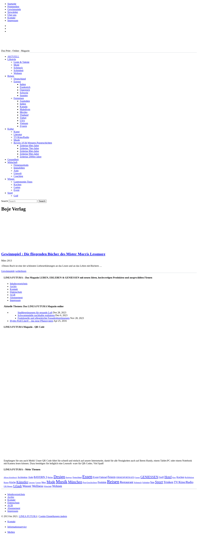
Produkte (102, 482)
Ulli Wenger (8, 486)
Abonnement (16, 297)
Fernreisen (19, 98)
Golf (16, 195)
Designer (69, 477)
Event (16, 190)
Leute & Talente (21, 62)
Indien (23, 104)
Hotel (168, 477)
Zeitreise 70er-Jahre (29, 148)
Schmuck (18, 67)
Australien (25, 101)
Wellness (37, 486)
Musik (17, 140)
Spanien (24, 95)
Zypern (23, 126)
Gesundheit (13, 159)
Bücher (50, 477)
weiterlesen (20, 271)
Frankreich (25, 87)
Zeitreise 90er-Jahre (29, 154)
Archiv (13, 286)
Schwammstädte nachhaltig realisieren (36, 315)
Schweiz (24, 92)
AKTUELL (13, 56)
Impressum (12, 20)
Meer (43, 482)
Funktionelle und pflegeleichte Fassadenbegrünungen (44, 318)
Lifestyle (11, 59)
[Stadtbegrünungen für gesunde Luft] (14, 318)
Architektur (22, 477)
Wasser (26, 486)
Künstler (22, 482)
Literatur (18, 134)
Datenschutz (16, 292)
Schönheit (18, 70)
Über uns (11, 15)
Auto (16, 170)
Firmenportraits (21, 165)
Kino (174, 477)
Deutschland (20, 78)
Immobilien (19, 168)
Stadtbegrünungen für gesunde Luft (35, 312)
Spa (152, 482)
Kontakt (11, 17)
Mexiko (23, 112)
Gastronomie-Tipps (23, 181)
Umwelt (18, 173)
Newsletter (12, 12)
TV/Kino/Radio (21, 137)
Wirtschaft (12, 162)
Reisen (10, 76)
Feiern (112, 477)
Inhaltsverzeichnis (18, 283)
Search (4, 201)
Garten (17, 187)
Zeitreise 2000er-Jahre (30, 156)
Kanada (23, 106)
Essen (87, 476)
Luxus (38, 482)
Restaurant (126, 482)
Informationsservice (17, 526)
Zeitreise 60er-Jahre (29, 145)
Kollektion (189, 477)
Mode (16, 65)
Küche (12, 482)
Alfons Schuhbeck (10, 477)
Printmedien (13, 6)
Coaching (18, 176)
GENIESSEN (149, 477)
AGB (12, 294)
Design (59, 476)
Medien (11, 532)
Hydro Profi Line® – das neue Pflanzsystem (31, 321)
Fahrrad (103, 477)
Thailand (24, 115)
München (75, 482)
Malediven (25, 109)
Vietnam (24, 123)
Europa (17, 81)
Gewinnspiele (14, 9)
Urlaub (17, 486)
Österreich (25, 90)
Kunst (16, 131)
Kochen (17, 184)
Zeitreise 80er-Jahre (29, 151)
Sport (10, 193)
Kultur (10, 129)
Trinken (168, 482)
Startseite (11, 3)
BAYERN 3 (40, 477)
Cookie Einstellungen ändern (53, 516)
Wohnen (18, 73)
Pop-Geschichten (90, 482)
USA (22, 120)
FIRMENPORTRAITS (125, 477)
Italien (23, 84)
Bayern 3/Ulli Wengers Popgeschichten (33, 142)
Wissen (10, 179)
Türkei (23, 117)
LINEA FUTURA (28, 516)
